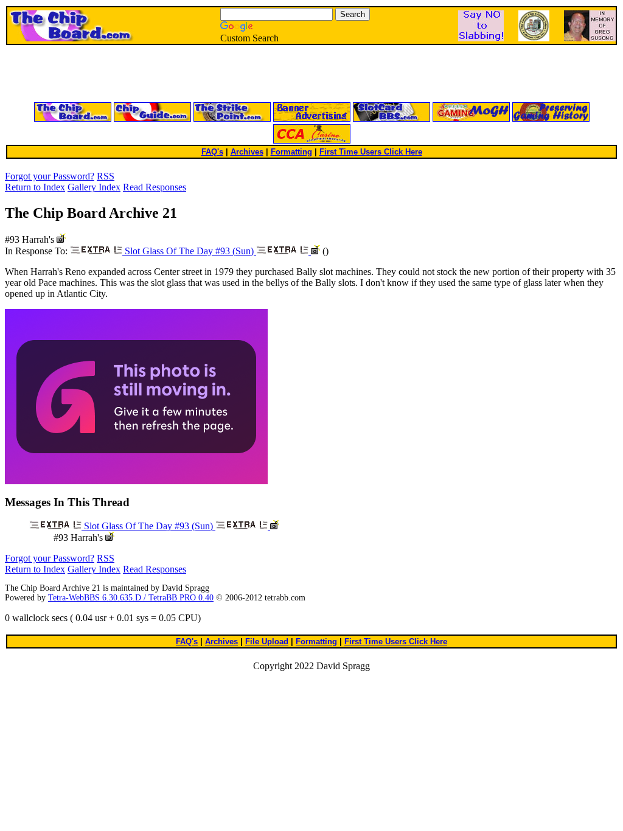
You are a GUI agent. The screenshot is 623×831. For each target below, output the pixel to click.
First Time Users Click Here (370, 151)
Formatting (291, 151)
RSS (105, 176)
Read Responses (154, 187)
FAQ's (212, 151)
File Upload (266, 641)
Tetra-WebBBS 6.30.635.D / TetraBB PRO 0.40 (131, 597)
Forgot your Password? (49, 176)
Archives (247, 151)
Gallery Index (94, 187)
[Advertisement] (165, 74)
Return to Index (35, 187)
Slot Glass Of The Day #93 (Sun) (189, 251)
